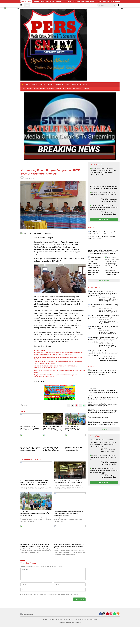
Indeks (27, 5)
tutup (17, 8)
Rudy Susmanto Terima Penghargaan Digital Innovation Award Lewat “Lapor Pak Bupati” (59, 371)
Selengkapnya (103, 219)
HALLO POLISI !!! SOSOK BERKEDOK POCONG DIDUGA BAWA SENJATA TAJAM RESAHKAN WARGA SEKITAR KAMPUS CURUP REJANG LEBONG (58, 353)
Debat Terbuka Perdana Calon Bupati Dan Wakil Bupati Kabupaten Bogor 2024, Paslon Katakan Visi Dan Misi (112, 272)
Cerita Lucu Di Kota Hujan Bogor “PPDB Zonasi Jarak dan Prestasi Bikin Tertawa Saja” (109, 322)
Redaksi (26, 177)
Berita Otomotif (27, 88)
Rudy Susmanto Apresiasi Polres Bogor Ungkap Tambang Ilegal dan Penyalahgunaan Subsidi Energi (55, 375)
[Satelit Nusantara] (53, 45)
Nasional (50, 84)
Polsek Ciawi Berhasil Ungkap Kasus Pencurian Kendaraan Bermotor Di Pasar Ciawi (103, 398)
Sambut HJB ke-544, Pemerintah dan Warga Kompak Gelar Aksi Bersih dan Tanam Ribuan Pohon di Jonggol (65, 1)
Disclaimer (78, 619)
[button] (115, 4)
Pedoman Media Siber (91, 619)
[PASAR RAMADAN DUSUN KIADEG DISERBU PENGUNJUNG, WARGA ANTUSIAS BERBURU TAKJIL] (95, 262)
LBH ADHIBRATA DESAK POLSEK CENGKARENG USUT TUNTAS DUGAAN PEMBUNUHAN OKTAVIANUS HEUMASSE (56, 367)
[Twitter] (103, 614)
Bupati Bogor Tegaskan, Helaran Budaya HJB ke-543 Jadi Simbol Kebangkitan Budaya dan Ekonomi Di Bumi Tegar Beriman (108, 346)
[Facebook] (100, 614)
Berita (28, 84)
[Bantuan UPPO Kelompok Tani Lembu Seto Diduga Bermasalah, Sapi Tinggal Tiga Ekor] (53, 419)
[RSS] (118, 614)
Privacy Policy (68, 619)
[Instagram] (110, 614)
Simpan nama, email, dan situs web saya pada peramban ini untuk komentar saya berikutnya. (50, 594)
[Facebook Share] (68, 405)
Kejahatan (50, 88)
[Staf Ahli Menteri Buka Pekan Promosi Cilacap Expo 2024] (104, 306)
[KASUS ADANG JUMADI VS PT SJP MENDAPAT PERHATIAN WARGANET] (104, 328)
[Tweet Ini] (72, 405)
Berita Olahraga (39, 88)
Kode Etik (59, 619)
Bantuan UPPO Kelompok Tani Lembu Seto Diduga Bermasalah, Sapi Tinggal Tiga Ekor (58, 358)
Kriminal (42, 84)
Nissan (58, 88)
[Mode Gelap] (119, 5)
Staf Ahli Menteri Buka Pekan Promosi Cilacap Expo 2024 (108, 311)
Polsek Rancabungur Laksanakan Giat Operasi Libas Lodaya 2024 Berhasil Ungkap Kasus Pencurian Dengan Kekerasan (103, 423)
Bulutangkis (67, 88)
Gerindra (86, 88)
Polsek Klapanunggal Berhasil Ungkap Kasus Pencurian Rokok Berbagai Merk (102, 405)
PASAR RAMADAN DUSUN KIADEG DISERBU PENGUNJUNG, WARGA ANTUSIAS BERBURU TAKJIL (95, 272)
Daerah (34, 84)
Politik (68, 84)
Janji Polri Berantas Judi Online (98, 417)
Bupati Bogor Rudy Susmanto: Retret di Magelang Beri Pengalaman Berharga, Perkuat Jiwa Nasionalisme (109, 300)
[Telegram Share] (80, 405)
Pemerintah (59, 84)
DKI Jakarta (77, 88)
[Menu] (21, 5)
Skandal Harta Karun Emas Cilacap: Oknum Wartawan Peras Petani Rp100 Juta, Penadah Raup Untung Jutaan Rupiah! (102, 391)
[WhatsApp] (114, 614)
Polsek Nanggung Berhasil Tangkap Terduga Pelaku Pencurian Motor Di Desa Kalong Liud (102, 411)
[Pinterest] (107, 614)
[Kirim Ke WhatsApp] (84, 405)
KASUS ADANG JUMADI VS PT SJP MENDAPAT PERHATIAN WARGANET (108, 333)
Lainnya (82, 84)
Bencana (75, 84)
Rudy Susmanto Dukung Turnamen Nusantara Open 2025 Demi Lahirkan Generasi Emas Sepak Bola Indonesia (108, 359)
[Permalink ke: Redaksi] (22, 177)
